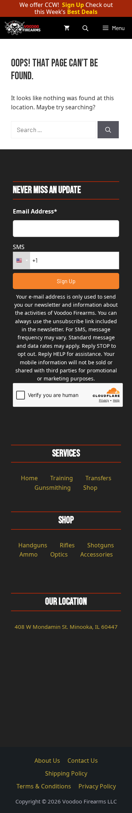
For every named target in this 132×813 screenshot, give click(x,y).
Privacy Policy (97, 786)
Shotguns (100, 545)
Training (61, 478)
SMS (19, 247)
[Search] (108, 130)
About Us (47, 761)
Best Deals (82, 11)
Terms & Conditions (43, 786)
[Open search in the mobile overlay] (86, 28)
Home (29, 478)
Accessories (96, 554)
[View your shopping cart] (66, 28)
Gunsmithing (52, 488)
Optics (59, 554)
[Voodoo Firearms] (23, 28)
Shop (90, 488)
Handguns (32, 545)
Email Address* (35, 211)
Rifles (67, 545)
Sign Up (73, 4)
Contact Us (82, 761)
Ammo (28, 554)
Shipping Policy (66, 773)
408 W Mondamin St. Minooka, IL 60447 (66, 626)
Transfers (98, 478)
